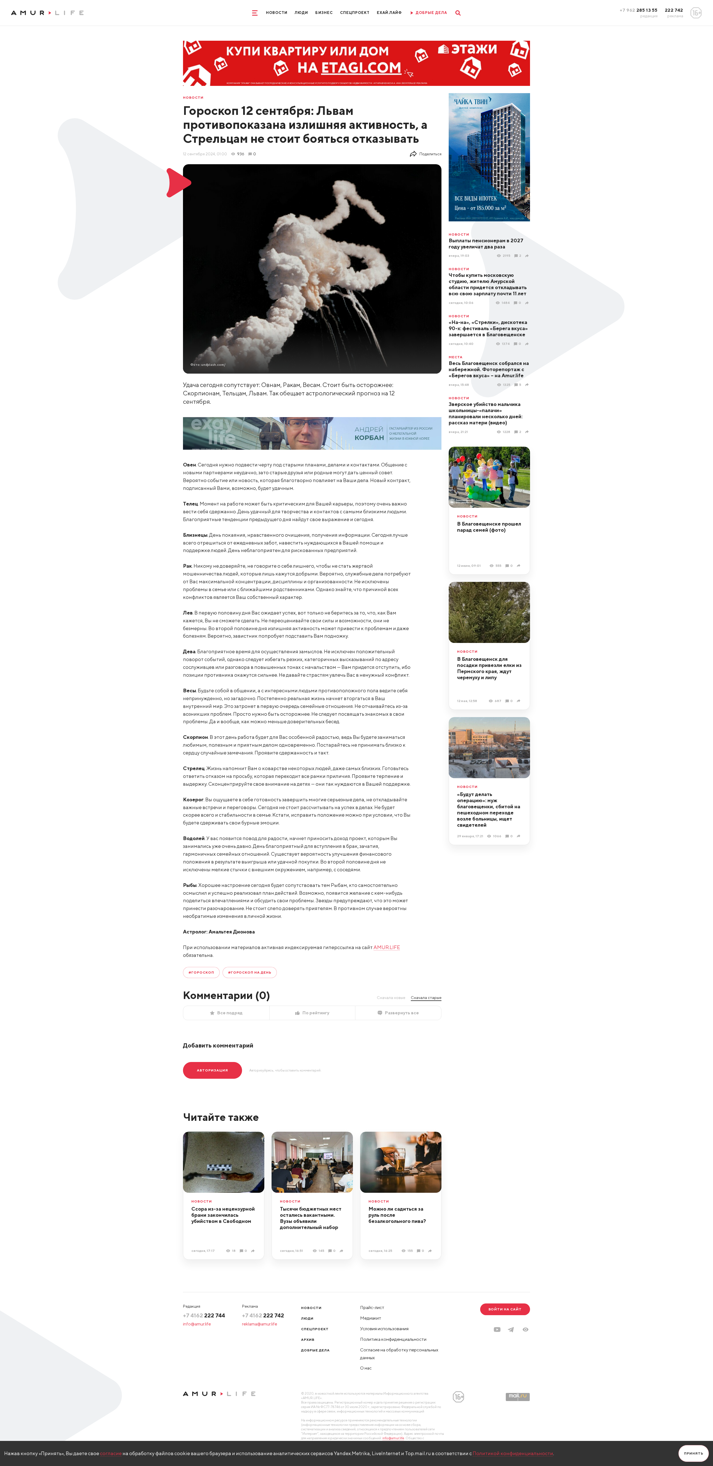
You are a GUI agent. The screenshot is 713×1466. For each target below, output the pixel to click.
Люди (301, 13)
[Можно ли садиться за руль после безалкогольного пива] (430, 1250)
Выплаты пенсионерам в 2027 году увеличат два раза (486, 244)
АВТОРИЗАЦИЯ (212, 1070)
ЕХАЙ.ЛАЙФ (389, 13)
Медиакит (370, 1318)
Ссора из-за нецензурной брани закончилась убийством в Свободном (223, 1215)
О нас (366, 1368)
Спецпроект (355, 13)
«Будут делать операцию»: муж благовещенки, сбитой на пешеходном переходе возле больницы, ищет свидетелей (488, 809)
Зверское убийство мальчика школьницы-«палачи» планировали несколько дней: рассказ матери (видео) (485, 413)
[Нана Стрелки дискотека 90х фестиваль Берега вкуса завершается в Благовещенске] (527, 343)
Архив (307, 1339)
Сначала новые (391, 997)
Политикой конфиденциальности (513, 1453)
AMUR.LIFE (386, 947)
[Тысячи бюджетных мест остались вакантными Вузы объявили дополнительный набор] (342, 1250)
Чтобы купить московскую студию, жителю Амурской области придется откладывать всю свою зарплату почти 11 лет (488, 284)
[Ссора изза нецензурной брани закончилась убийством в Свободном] (253, 1250)
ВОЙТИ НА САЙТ (505, 1309)
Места (456, 357)
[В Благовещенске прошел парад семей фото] (519, 565)
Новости (276, 13)
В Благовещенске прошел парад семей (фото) (489, 527)
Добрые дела (315, 1350)
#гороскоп (201, 972)
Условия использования (384, 1328)
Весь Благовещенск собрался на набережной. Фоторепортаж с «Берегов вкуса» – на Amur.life (489, 369)
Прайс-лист (372, 1307)
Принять (693, 1453)
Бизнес (324, 13)
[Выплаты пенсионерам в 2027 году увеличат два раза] (527, 255)
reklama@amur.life (259, 1324)
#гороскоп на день (249, 972)
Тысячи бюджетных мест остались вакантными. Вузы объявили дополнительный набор (310, 1218)
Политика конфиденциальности (393, 1339)
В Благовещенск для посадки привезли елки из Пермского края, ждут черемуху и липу (489, 668)
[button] (525, 1329)
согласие (111, 1453)
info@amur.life (197, 1324)
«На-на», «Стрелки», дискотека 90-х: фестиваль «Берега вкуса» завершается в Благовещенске (488, 328)
